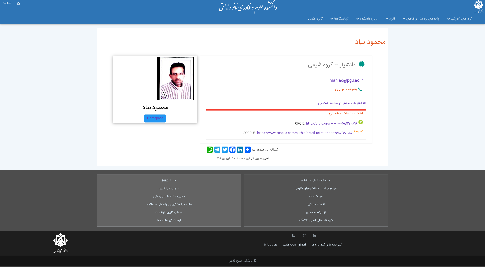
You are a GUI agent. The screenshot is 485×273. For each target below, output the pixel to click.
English (7, 3)
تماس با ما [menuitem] (270, 244)
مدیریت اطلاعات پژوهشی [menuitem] (169, 196)
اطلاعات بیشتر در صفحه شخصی (340, 103)
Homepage (155, 118)
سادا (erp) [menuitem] (169, 180)
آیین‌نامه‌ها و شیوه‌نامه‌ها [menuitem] (327, 244)
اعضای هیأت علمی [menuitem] (294, 244)
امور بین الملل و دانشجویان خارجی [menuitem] (316, 188)
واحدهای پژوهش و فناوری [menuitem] (422, 18)
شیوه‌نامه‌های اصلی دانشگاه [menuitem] (316, 220)
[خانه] (248, 6)
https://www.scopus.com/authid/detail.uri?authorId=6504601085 (305, 133)
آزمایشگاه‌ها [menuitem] (341, 18)
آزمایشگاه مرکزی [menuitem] (316, 212)
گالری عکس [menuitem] (315, 18)
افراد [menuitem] (391, 18)
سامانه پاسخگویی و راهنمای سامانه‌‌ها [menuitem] (169, 204)
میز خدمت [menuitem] (315, 196)
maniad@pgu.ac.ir (346, 81)
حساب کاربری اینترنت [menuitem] (169, 212)
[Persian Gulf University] (478, 7)
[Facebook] (232, 150)
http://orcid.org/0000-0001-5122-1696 (331, 123)
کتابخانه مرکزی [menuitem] (316, 204)
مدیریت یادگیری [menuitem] (169, 188)
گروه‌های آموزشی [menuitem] (461, 18)
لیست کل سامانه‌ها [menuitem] (169, 220)
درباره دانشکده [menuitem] (368, 18)
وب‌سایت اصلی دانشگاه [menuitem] (316, 180)
